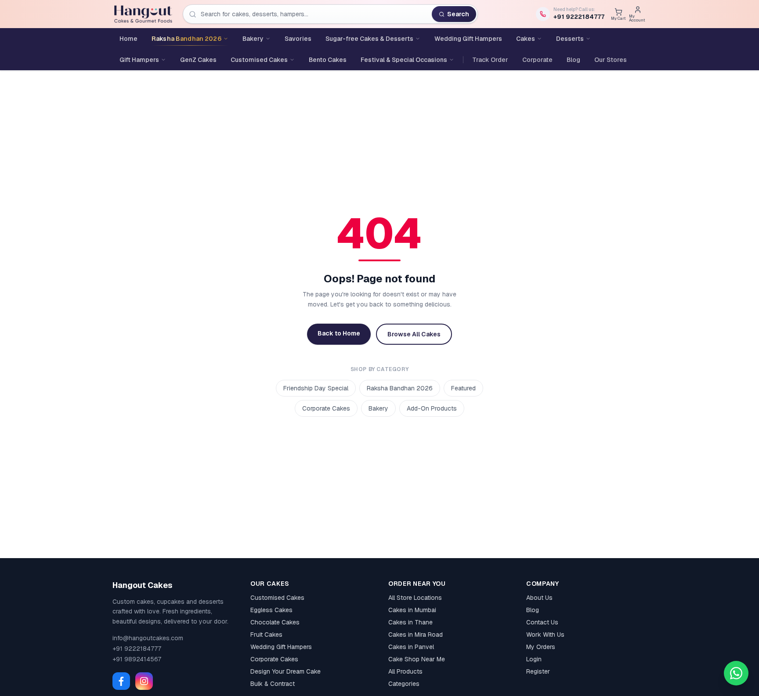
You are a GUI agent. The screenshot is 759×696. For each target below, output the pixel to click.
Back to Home (339, 333)
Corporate (537, 60)
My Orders (540, 647)
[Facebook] (121, 681)
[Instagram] (144, 681)
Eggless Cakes (271, 610)
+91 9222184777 (136, 649)
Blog (573, 60)
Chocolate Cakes (275, 622)
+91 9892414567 (136, 659)
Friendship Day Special (315, 388)
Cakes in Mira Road (415, 634)
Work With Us (545, 634)
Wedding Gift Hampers (281, 647)
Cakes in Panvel (411, 647)
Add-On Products (432, 408)
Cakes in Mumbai (412, 610)
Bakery (378, 408)
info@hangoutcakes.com (147, 638)
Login (534, 659)
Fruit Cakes (266, 634)
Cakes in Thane (410, 622)
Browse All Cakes (414, 334)
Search (458, 14)
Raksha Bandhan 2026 (400, 388)
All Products (405, 671)
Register (538, 671)
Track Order (490, 60)
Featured (463, 388)
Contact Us (542, 622)
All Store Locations (415, 598)
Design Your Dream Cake (285, 671)
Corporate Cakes (326, 408)
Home (128, 39)
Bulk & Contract (272, 684)
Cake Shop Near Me (416, 659)
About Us (539, 598)
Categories (403, 684)
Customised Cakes (277, 598)
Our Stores (610, 60)
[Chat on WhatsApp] (736, 673)
